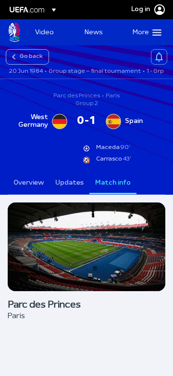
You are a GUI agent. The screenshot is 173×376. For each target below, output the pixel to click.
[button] (144, 32)
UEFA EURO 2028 (14, 32)
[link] (44, 32)
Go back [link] (31, 56)
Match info (113, 183)
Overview (28, 183)
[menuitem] (51, 32)
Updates (69, 183)
